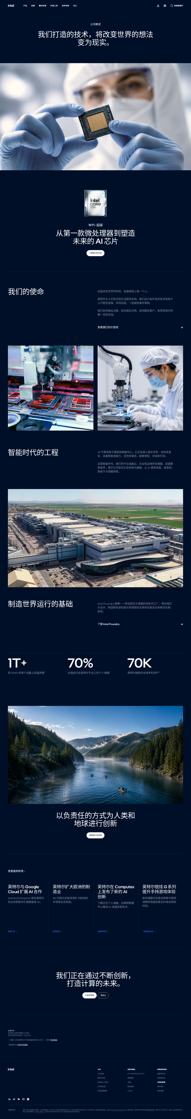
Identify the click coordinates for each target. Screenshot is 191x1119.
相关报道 (54, 1040)
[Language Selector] (165, 6)
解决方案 (42, 6)
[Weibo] (14, 1099)
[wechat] (18, 1099)
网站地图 (160, 1091)
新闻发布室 (161, 1074)
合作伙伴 (65, 6)
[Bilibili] (23, 1099)
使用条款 (130, 1078)
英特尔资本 (101, 1078)
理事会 (103, 995)
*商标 (129, 1082)
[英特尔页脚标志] (11, 1069)
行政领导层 (89, 995)
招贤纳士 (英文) (103, 1082)
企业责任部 (101, 1086)
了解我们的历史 (95, 253)
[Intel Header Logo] (11, 6)
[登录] (158, 6)
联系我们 (160, 1086)
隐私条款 (130, 1086)
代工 (75, 6)
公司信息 (101, 1074)
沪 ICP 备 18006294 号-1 (135, 1074)
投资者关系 (161, 1078)
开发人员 (54, 6)
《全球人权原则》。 (40, 1112)
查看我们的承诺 (95, 835)
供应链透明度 (102, 1091)
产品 (25, 6)
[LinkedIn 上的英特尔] (9, 1099)
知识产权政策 (22, 1045)
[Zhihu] (28, 1099)
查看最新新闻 (15, 871)
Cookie (130, 1091)
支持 (33, 6)
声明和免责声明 (150, 1110)
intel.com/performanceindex (118, 1110)
